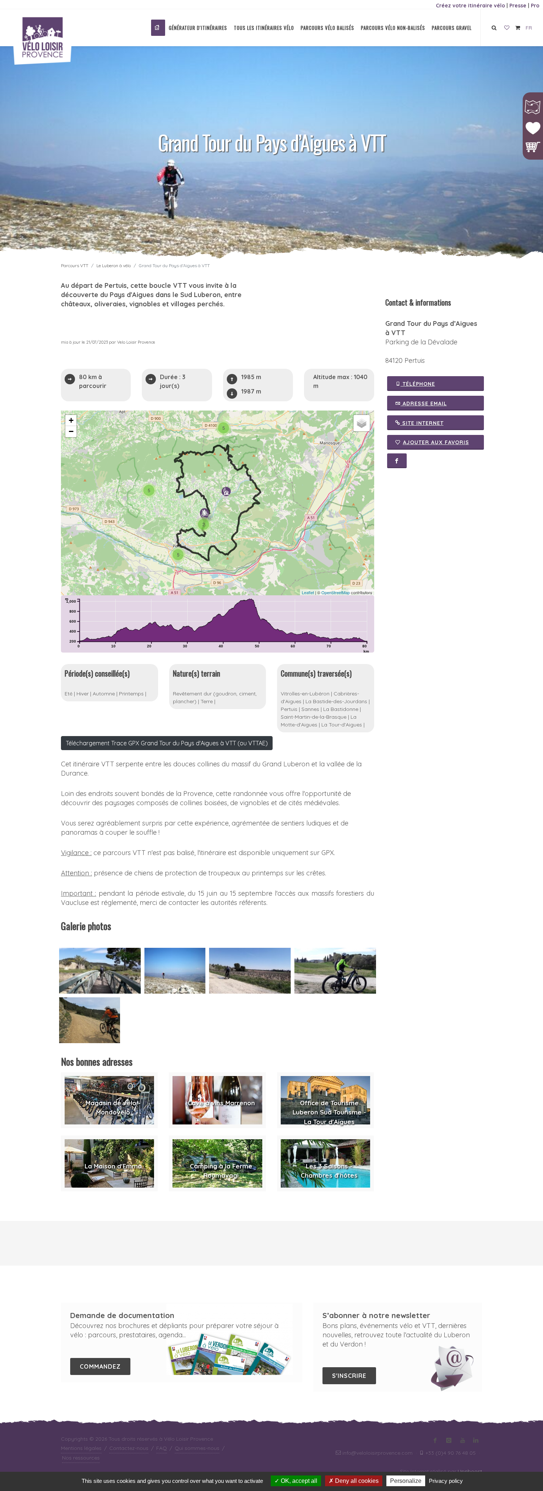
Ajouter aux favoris (436, 442)
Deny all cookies (356, 1481)
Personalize (405, 1481)
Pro (535, 5)
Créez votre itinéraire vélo (470, 5)
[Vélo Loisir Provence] (158, 28)
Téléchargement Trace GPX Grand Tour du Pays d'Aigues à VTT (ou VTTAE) (167, 743)
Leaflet (308, 592)
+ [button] (71, 420)
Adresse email (424, 403)
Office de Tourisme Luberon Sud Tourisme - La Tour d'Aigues (329, 1112)
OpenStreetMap (335, 592)
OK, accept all (298, 1481)
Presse (517, 5)
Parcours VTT (74, 265)
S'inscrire (349, 1375)
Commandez (100, 1366)
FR (529, 27)
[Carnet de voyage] (506, 28)
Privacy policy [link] (446, 1481)
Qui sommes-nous (197, 1448)
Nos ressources (81, 1457)
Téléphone (418, 384)
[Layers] (362, 423)
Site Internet (422, 423)
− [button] (71, 431)
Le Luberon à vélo (113, 265)
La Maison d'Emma (113, 1166)
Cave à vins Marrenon (221, 1103)
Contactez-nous (128, 1448)
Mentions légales (81, 1448)
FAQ (161, 1448)
